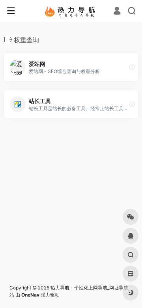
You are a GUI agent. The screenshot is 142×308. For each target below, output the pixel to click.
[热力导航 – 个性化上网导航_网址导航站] (71, 11)
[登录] (117, 12)
